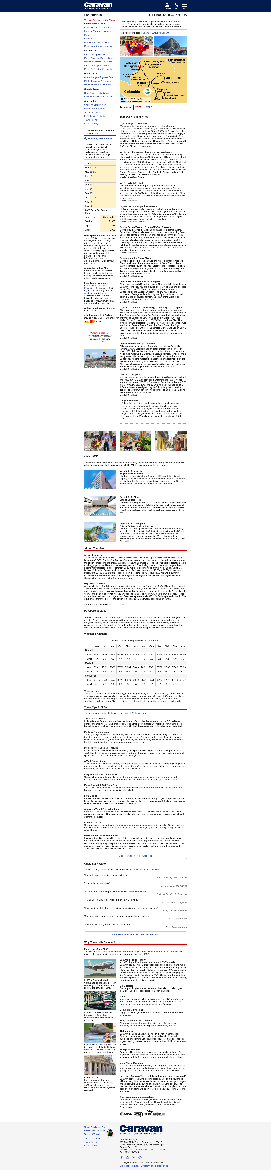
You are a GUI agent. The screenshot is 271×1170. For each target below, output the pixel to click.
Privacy (135, 1165)
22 (91, 163)
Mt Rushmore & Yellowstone (98, 81)
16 (91, 189)
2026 (138, 107)
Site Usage (125, 1165)
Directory (145, 1165)
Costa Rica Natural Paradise (98, 27)
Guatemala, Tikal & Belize (97, 42)
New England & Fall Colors (97, 84)
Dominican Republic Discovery (99, 46)
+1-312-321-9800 (156, 1149)
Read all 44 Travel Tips (134, 713)
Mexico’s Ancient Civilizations (98, 58)
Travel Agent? (91, 119)
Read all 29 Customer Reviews (145, 869)
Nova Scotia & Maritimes (96, 93)
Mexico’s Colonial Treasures (98, 61)
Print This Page (91, 123)
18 (91, 184)
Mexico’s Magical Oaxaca (96, 65)
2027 (149, 107)
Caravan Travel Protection (97, 811)
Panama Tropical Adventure (98, 31)
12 (91, 167)
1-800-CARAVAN (135, 1149)
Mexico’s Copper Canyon (96, 54)
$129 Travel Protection (95, 116)
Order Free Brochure (94, 108)
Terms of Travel (92, 112)
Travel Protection (92, 1138)
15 (94, 197)
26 (94, 167)
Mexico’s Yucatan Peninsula (98, 69)
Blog (153, 1165)
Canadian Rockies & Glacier (98, 96)
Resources (162, 1165)
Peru (86, 35)
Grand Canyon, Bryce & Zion (98, 77)
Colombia (89, 38)
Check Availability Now (95, 105)
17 (91, 193)
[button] (91, 163)
